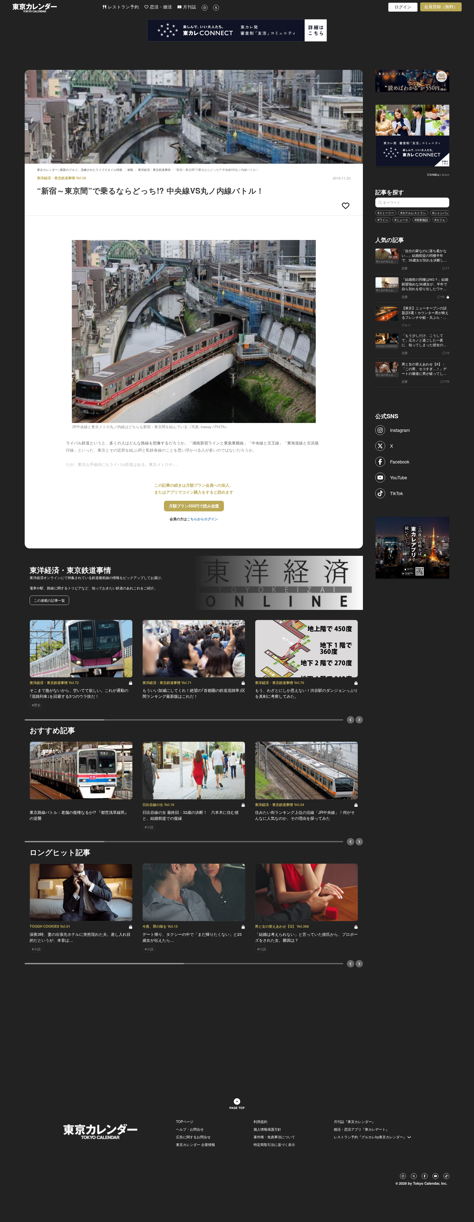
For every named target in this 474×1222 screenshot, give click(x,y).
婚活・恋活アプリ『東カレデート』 (361, 1129)
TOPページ (184, 1121)
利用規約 (260, 1121)
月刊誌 (188, 7)
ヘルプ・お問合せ (190, 1129)
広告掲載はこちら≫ (438, 174)
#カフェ (439, 220)
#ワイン (382, 220)
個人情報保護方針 (267, 1129)
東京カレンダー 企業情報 (195, 1144)
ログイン (403, 7)
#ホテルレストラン (413, 213)
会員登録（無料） (441, 6)
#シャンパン (440, 213)
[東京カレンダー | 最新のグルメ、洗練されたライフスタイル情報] (57, 7)
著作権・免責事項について (274, 1137)
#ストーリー (385, 213)
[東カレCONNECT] (237, 30)
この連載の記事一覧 (49, 600)
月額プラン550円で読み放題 (194, 506)
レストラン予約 (122, 7)
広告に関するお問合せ (193, 1137)
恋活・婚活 (160, 7)
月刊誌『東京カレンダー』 (354, 1121)
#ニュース (401, 220)
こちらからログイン (202, 518)
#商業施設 (421, 220)
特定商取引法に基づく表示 (274, 1144)
